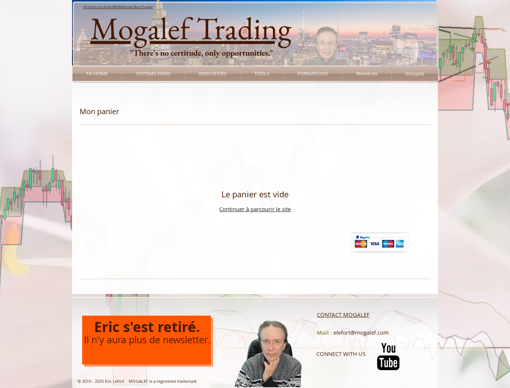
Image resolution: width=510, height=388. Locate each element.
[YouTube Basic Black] (388, 356)
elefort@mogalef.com (361, 332)
